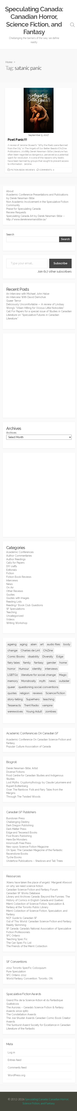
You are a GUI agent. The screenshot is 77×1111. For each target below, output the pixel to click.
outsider (64, 681)
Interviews (12, 580)
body (66, 644)
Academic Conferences (20, 552)
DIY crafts (11, 566)
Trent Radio (31, 705)
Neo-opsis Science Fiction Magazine (27, 846)
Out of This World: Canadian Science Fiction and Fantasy (38, 921)
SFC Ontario (13, 935)
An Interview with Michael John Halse (27, 293)
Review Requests (16, 212)
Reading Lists (14, 601)
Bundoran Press (15, 818)
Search (10, 234)
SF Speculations (15, 608)
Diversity (47, 656)
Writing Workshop (16, 623)
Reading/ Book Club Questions (24, 605)
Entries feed (14, 1060)
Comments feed (17, 1067)
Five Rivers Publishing (19, 836)
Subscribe (60, 263)
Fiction (10, 573)
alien (34, 644)
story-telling (15, 699)
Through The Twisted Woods (23, 796)
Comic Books (16, 656)
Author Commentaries (19, 555)
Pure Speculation (16, 971)
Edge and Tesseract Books (21, 832)
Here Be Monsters (16, 839)
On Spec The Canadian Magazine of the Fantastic (34, 850)
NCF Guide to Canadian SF (21, 918)
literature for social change (38, 675)
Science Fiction (55, 693)
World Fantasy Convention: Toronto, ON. (29, 978)
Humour (24, 668)
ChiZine (48, 650)
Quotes (10, 594)
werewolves (15, 711)
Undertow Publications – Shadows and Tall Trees (34, 860)
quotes (12, 693)
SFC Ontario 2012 (16, 975)
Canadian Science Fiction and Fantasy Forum (32, 889)
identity (37, 668)
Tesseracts (14, 705)
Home (9, 62)
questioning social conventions (38, 687)
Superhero (33, 699)
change (12, 650)
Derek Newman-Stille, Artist (22, 768)
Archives (11, 432)
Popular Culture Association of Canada (28, 746)
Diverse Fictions (15, 771)
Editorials (11, 569)
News (9, 584)
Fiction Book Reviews (23, 170)
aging (23, 644)
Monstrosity (28, 681)
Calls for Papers (15, 562)
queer (11, 687)
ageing (12, 644)
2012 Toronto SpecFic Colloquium (26, 967)
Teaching (11, 612)
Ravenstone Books (17, 853)
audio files (53, 644)
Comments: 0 (47, 170)
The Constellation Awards (21, 1014)
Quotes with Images (17, 598)
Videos (10, 619)
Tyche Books (14, 857)
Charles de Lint (30, 650)
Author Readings (16, 559)
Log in (11, 1052)
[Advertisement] (38, 375)
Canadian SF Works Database (23, 893)
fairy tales (14, 662)
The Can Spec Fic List (18, 942)
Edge (59, 656)
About (9, 191)
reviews (37, 693)
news (52, 681)
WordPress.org (16, 1075)
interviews (51, 668)
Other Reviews (14, 591)
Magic (63, 675)
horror (11, 668)
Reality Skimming (16, 925)
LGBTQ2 (13, 675)
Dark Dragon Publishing (19, 825)
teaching (48, 699)
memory (13, 681)
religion (24, 693)
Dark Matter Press (16, 829)
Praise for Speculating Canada (23, 208)
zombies (50, 711)
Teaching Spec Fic (16, 939)
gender (51, 662)
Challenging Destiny (18, 822)
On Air (10, 587)
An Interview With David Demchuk (26, 297)
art (42, 644)
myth (42, 681)
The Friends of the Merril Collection (26, 946)
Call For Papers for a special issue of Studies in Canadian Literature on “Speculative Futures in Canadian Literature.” (39, 315)
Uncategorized (14, 615)
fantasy (38, 662)
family (27, 662)
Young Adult (34, 711)
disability (33, 656)
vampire (47, 705)
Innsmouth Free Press (18, 843)
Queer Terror (13, 300)
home (63, 662)
